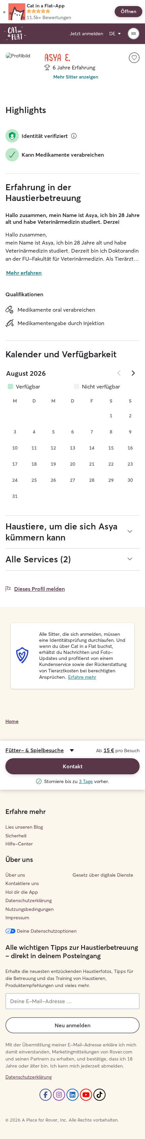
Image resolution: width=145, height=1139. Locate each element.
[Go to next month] (133, 373)
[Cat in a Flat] (15, 33)
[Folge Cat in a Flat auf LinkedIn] (72, 1095)
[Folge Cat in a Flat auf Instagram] (59, 1095)
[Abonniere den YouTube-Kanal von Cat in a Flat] (86, 1095)
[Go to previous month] (119, 373)
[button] (4, 12)
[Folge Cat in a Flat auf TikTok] (99, 1095)
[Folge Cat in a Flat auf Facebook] (45, 1095)
